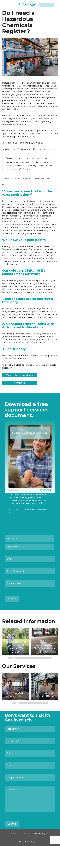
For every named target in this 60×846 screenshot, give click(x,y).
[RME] (27, 4)
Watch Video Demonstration (19, 375)
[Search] (51, 4)
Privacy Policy (17, 833)
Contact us (19, 383)
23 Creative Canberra (33, 841)
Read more (11, 641)
